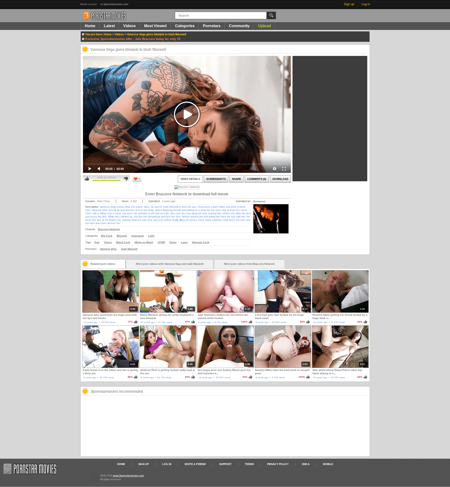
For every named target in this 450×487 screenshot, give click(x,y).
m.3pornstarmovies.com (114, 4)
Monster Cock (200, 242)
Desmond (259, 201)
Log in (366, 4)
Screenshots (216, 179)
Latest (109, 26)
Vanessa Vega (108, 248)
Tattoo (108, 242)
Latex (184, 242)
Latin (151, 235)
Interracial (137, 235)
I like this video (87, 178)
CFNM (161, 242)
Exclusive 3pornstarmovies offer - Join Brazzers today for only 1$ (132, 39)
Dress (172, 242)
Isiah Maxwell (129, 248)
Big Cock (106, 235)
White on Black (144, 242)
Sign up (349, 4)
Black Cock (123, 242)
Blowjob (122, 235)
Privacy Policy (278, 464)
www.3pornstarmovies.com (128, 475)
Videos (129, 26)
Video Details (190, 179)
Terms (249, 464)
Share (236, 179)
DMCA (306, 464)
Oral (96, 242)
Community (239, 26)
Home (90, 26)
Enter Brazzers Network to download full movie (186, 194)
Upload (264, 26)
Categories (185, 26)
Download (280, 179)
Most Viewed (155, 26)
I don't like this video (126, 178)
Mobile (328, 464)
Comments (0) (256, 179)
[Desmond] (271, 221)
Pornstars (212, 26)
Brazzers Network (109, 229)
